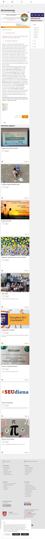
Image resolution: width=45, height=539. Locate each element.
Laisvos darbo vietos (28, 485)
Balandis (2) (36, 32)
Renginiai (11, 6)
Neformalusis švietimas (29, 468)
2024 (35, 43)
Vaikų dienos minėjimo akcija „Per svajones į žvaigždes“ (14, 257)
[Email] (30, 504)
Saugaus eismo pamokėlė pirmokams (10, 148)
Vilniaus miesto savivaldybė (13, 513)
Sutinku (24, 534)
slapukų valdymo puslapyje (13, 531)
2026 (35, 24)
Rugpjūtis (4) (36, 27)
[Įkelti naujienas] (12, 2)
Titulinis (2, 6)
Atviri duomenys (28, 496)
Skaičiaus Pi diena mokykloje (8, 439)
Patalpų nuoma (27, 472)
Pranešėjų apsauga (28, 490)
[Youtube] (28, 504)
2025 (35, 40)
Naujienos (7, 6)
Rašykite (5, 505)
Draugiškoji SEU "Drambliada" (8, 330)
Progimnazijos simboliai (8, 471)
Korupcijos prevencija (28, 492)
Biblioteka (27, 474)
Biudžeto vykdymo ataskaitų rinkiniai (10, 483)
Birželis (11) (36, 29)
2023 (35, 46)
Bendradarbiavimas (7, 472)
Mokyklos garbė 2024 (6, 221)
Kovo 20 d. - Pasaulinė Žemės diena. (9, 366)
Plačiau (26, 161)
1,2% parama (6, 489)
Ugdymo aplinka (6, 468)
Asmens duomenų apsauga (30, 486)
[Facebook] (25, 504)
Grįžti (5, 122)
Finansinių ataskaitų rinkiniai (8, 485)
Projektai (5, 486)
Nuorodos (27, 483)
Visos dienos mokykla (29, 467)
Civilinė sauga (27, 493)
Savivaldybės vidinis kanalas (32, 461)
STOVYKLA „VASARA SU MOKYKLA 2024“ (11, 184)
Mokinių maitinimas (28, 471)
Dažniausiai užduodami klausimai (30, 489)
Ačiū (25, 116)
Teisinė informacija (28, 494)
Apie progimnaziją (7, 467)
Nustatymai (7, 534)
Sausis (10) (36, 37)
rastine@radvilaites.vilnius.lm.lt (31, 513)
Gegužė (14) (36, 31)
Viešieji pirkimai (6, 487)
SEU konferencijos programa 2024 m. (11, 40)
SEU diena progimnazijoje (7, 402)
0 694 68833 (29, 512)
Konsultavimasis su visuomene (30, 487)
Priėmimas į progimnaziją (8, 474)
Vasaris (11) (36, 36)
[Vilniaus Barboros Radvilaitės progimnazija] (4, 1)
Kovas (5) (35, 34)
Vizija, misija (6, 470)
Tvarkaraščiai (7, 461)
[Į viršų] (32, 525)
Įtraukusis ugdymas (28, 470)
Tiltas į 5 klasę (5, 293)
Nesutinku (16, 534)
